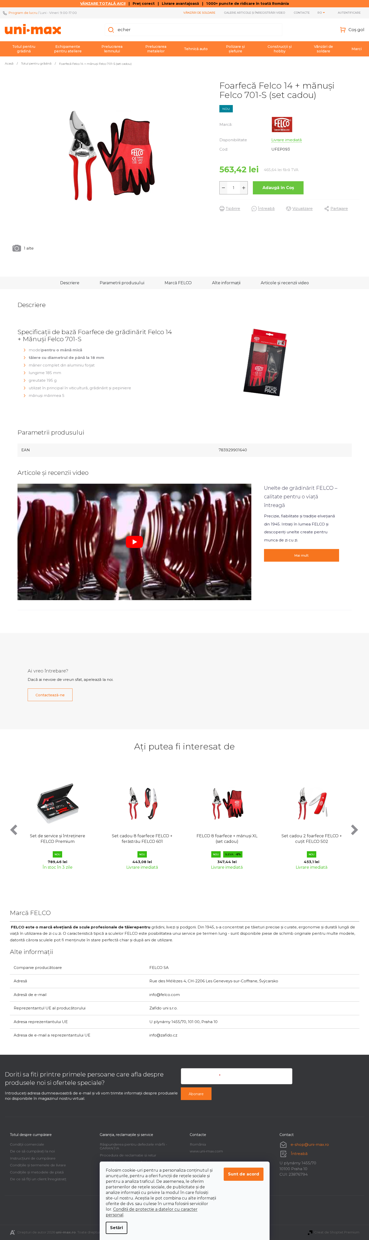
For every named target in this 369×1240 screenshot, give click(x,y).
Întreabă (299, 1153)
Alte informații (226, 282)
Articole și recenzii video (285, 282)
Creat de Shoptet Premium (336, 1232)
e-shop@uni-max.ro (310, 1144)
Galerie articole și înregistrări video (254, 12)
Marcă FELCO (178, 282)
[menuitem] (24, 48)
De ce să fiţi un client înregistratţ (38, 1179)
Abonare (196, 1094)
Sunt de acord (243, 1174)
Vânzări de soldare (199, 12)
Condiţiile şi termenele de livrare (38, 1165)
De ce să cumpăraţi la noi (32, 1151)
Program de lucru (23, 13)
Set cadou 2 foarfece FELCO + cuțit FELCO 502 (237, 839)
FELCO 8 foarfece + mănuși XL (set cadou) (152, 839)
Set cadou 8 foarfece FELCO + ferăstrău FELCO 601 (67, 839)
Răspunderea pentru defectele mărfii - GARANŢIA (133, 1146)
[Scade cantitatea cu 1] (223, 187)
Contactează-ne (50, 695)
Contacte (302, 12)
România (198, 1144)
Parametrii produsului (122, 282)
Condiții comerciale (27, 1144)
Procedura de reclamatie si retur (128, 1155)
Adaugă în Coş (278, 187)
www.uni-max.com (206, 1151)
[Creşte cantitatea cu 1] (244, 187)
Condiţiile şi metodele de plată (37, 1172)
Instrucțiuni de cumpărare (33, 1158)
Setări (116, 1227)
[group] (67, 822)
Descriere (69, 282)
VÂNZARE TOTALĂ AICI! (103, 3)
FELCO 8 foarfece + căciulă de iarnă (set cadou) (321, 785)
